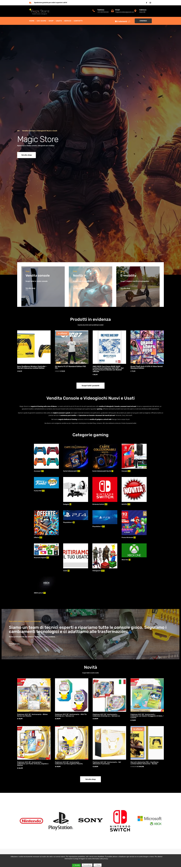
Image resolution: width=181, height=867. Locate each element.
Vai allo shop (26, 155)
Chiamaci (143, 21)
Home (31, 21)
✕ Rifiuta (97, 865)
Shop (51, 21)
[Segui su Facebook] (146, 2)
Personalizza (87, 865)
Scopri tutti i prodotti (90, 386)
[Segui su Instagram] (150, 2)
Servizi (67, 21)
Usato (59, 21)
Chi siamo (41, 21)
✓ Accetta (76, 865)
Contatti (78, 21)
